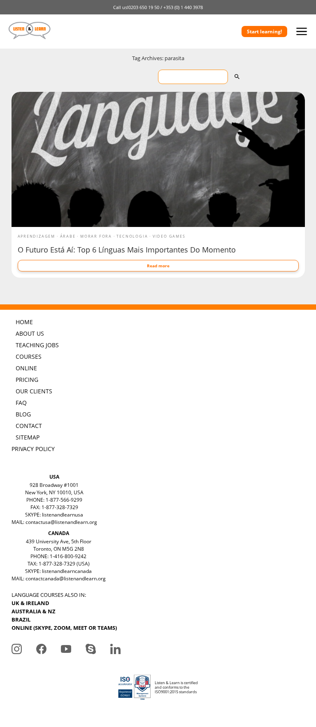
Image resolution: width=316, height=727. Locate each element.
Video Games (169, 236)
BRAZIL (21, 619)
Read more (158, 266)
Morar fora (96, 236)
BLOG (23, 414)
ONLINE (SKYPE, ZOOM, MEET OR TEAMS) (64, 627)
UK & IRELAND (30, 603)
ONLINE (26, 368)
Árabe (68, 236)
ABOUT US (30, 333)
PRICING (27, 379)
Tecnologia (132, 236)
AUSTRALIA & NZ (34, 611)
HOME (24, 322)
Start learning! (264, 31)
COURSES (29, 356)
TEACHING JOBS (37, 345)
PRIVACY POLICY (33, 449)
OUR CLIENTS (34, 391)
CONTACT (29, 426)
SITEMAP (28, 437)
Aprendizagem (37, 236)
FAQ (21, 403)
